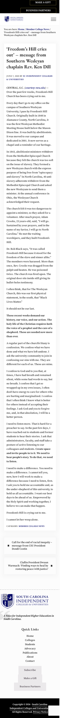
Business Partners (30, 686)
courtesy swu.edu (35, 87)
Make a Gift (30, 678)
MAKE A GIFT (43, 2)
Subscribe (30, 670)
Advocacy (30, 648)
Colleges (30, 640)
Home (30, 636)
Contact (30, 661)
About (30, 656)
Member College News (31, 526)
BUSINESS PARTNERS (38, 10)
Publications (30, 652)
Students (30, 644)
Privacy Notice (40, 711)
